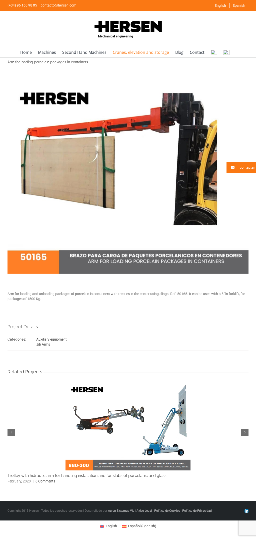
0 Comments (45, 481)
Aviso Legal (144, 510)
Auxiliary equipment (51, 339)
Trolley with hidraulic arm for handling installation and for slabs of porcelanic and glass (87, 475)
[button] (241, 167)
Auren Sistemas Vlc (121, 510)
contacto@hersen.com (58, 5)
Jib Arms (43, 344)
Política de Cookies (167, 510)
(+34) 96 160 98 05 (22, 5)
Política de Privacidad (197, 510)
